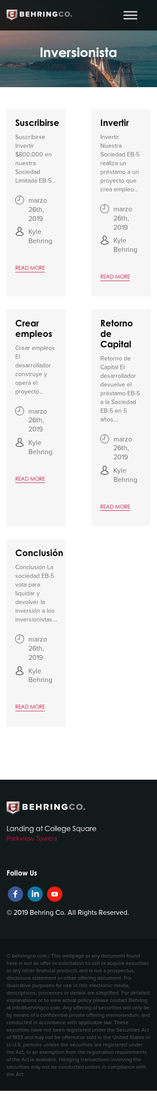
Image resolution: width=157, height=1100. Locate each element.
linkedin (35, 894)
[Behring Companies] (39, 15)
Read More (30, 268)
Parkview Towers (32, 838)
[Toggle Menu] (130, 15)
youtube (54, 894)
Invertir (114, 123)
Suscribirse (37, 123)
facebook (15, 894)
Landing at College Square (51, 828)
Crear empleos (33, 328)
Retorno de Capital (116, 334)
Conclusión (39, 553)
